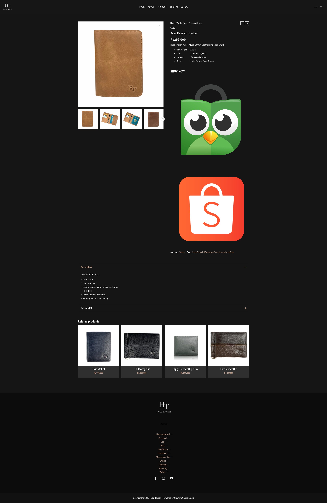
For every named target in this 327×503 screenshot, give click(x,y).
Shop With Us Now (179, 7)
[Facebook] (155, 478)
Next (163, 119)
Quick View (98, 364)
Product (162, 7)
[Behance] (171, 478)
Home (141, 7)
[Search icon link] (321, 7)
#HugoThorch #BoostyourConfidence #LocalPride (212, 252)
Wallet (180, 23)
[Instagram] (163, 478)
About (151, 7)
